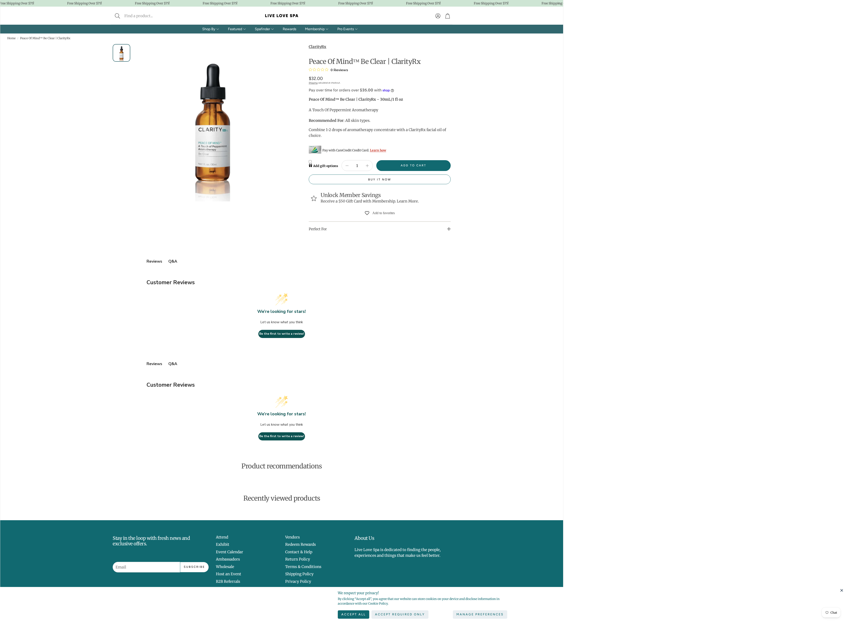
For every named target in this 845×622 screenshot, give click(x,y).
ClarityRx (317, 46)
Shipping (313, 82)
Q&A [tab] (172, 261)
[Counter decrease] (347, 166)
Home (11, 38)
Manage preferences (480, 614)
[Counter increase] (367, 166)
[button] (147, 16)
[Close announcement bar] (558, 3)
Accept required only (400, 614)
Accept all (353, 614)
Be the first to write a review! (281, 334)
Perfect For (318, 229)
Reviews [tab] (154, 261)
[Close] (841, 590)
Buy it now (379, 179)
